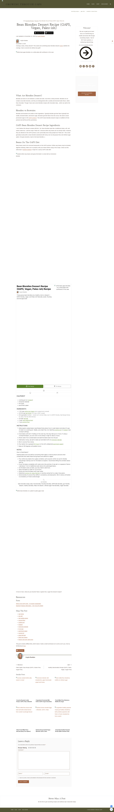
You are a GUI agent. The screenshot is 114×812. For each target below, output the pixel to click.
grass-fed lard (36, 473)
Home (88, 4)
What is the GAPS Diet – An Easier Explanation (28, 603)
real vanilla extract (28, 420)
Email (47, 773)
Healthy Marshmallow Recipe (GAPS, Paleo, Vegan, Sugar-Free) (60, 667)
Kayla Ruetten (41, 36)
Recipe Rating (22, 747)
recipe (61, 45)
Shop (98, 4)
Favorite (20, 650)
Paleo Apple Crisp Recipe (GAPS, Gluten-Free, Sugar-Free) (28, 667)
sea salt (26, 418)
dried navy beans (22, 637)
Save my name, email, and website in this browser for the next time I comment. (38, 777)
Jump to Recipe (40, 32)
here (24, 646)
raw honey (28, 413)
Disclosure (104, 4)
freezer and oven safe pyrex (25, 639)
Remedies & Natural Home (91, 11)
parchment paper (58, 444)
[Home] (24, 20)
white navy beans (30, 411)
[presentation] (24, 688)
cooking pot (58, 430)
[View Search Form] (110, 4)
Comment (21, 750)
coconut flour (26, 422)
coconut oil (28, 473)
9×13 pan (36, 444)
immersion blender (56, 440)
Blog (93, 4)
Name (21, 773)
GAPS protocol (33, 118)
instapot (30, 400)
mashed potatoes (27, 149)
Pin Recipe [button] (58, 386)
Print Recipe (50, 32)
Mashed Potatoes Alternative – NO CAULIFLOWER (29, 605)
